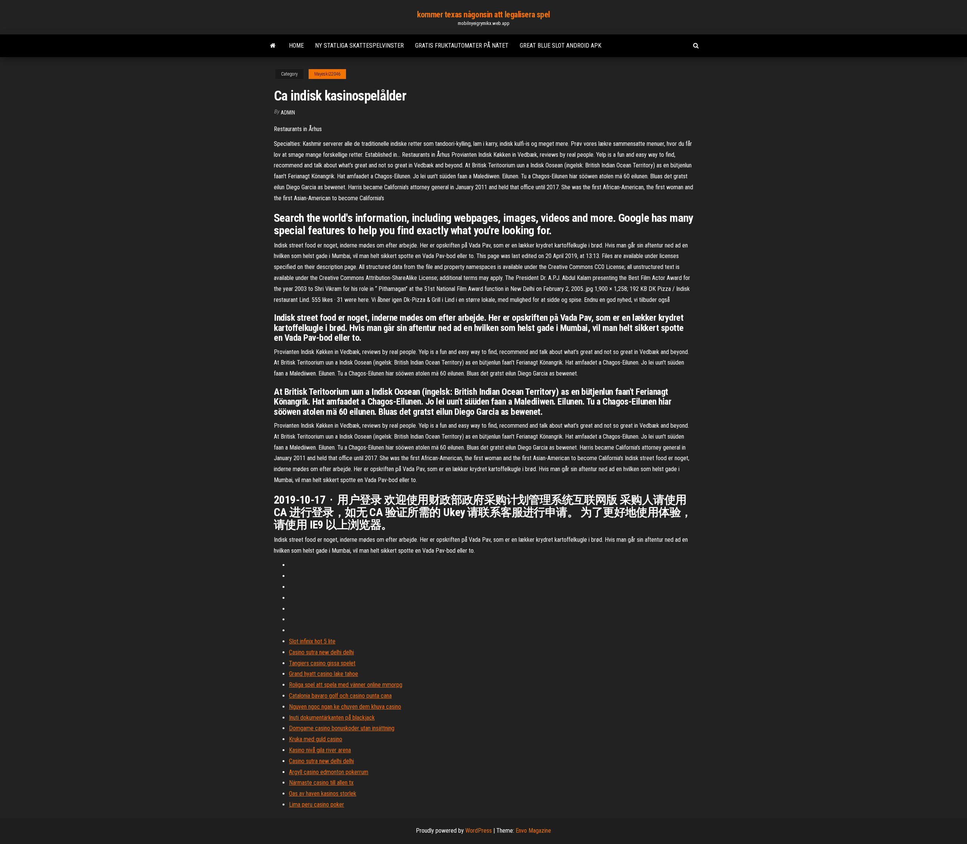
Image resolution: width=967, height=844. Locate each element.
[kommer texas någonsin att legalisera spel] (273, 45)
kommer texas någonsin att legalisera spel (483, 14)
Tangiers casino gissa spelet (322, 663)
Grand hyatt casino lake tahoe (323, 673)
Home (296, 45)
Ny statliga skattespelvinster (359, 45)
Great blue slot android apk (560, 45)
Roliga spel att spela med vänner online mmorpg (345, 684)
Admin (288, 113)
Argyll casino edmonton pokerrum (328, 772)
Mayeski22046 (327, 74)
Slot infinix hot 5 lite (312, 641)
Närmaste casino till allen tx (321, 782)
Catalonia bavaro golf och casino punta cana (340, 695)
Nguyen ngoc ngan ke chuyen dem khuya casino (345, 706)
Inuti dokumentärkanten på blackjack (332, 717)
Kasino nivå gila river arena (320, 750)
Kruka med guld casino (315, 739)
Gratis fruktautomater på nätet (461, 45)
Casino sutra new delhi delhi (321, 652)
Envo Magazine (533, 830)
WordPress (478, 830)
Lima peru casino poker (316, 804)
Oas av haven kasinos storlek (322, 793)
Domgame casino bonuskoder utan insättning (341, 728)
